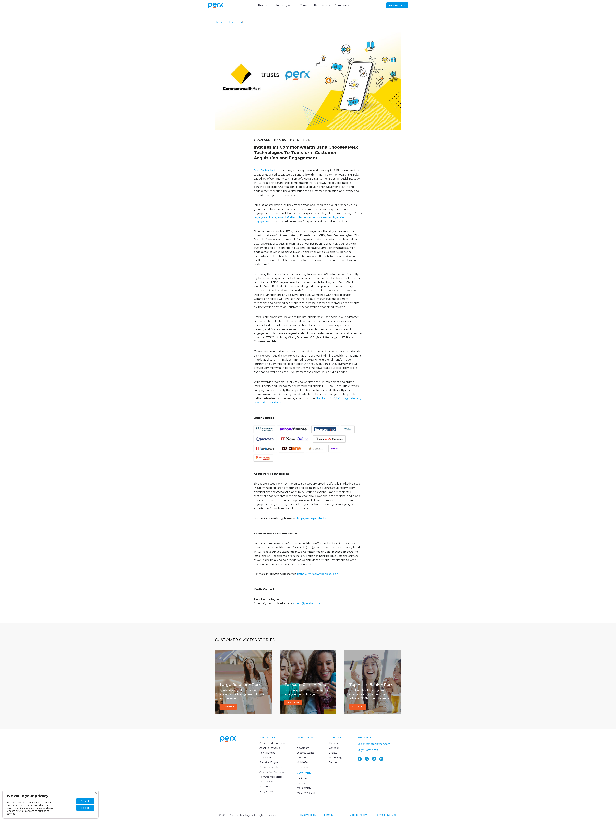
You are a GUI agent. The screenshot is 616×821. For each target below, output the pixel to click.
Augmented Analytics (271, 772)
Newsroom (303, 747)
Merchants (265, 757)
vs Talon (301, 783)
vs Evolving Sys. (306, 792)
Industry (281, 5)
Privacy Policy (307, 814)
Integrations (266, 791)
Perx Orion (266, 781)
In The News (234, 22)
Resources (321, 5)
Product (263, 5)
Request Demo (397, 5)
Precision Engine (268, 762)
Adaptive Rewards (269, 747)
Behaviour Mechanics (271, 767)
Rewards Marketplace (271, 776)
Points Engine (267, 752)
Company (341, 5)
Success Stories (305, 752)
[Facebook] (360, 759)
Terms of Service (386, 814)
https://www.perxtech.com (314, 518)
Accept (85, 801)
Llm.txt (328, 814)
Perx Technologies (266, 170)
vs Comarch (304, 787)
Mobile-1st (265, 786)
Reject (85, 807)
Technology (335, 757)
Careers (333, 743)
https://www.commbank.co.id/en (317, 573)
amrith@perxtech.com (307, 603)
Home (219, 22)
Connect (334, 747)
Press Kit (302, 757)
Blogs (300, 743)
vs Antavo (302, 778)
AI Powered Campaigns (272, 743)
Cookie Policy (358, 814)
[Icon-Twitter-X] (367, 759)
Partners (334, 762)
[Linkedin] (374, 759)
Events (333, 752)
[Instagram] (381, 759)
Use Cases (301, 5)
